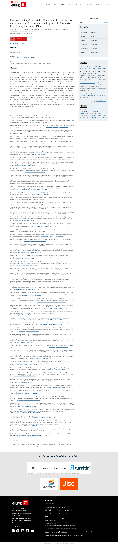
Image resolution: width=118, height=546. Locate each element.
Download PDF (20, 38)
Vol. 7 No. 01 (21, 29)
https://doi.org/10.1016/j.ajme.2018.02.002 (45, 226)
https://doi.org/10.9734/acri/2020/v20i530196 (28, 400)
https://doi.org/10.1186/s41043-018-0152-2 (25, 376)
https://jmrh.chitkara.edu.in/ (87, 83)
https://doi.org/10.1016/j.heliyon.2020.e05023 (51, 236)
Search (106, 4)
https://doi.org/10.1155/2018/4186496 (36, 154)
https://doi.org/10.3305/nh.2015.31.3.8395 (27, 393)
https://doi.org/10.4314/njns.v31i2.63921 (22, 382)
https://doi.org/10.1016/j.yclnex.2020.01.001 (23, 258)
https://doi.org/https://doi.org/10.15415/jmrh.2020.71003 (24, 57)
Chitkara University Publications (59, 532)
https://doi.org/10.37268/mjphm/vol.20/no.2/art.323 (35, 189)
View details (104, 22)
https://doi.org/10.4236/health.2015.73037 (25, 406)
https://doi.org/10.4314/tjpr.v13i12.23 (22, 342)
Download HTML (23, 43)
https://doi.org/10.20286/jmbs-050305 (35, 172)
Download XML (14, 43)
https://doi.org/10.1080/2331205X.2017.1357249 (27, 412)
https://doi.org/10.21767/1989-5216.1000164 (29, 252)
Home (11, 29)
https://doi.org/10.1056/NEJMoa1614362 (45, 417)
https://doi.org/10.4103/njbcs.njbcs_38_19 (23, 220)
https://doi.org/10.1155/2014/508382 (31, 295)
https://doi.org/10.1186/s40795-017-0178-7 (52, 319)
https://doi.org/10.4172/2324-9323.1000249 (35, 241)
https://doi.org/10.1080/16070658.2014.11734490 (26, 289)
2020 (15, 29)
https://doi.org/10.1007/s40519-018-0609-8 (24, 282)
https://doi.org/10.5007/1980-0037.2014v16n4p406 (54, 308)
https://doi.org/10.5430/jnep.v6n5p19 (21, 315)
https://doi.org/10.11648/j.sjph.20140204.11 (57, 127)
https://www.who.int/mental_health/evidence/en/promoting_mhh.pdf (30, 435)
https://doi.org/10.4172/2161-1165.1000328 (26, 265)
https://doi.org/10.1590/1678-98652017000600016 (36, 194)
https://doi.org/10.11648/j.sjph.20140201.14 (51, 324)
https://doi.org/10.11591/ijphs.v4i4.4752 (56, 369)
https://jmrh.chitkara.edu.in (70, 528)
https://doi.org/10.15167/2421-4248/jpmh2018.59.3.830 (51, 302)
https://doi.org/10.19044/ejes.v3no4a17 (57, 351)
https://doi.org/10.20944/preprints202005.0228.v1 (29, 364)
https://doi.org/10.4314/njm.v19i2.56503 (29, 331)
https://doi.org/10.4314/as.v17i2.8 (43, 358)
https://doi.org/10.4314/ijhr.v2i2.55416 (58, 347)
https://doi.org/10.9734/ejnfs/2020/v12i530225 (23, 165)
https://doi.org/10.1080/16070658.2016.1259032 (24, 425)
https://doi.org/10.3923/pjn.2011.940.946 (59, 387)
